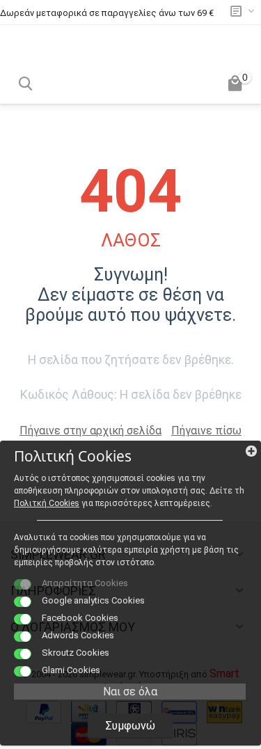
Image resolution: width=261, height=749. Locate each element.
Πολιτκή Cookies (46, 503)
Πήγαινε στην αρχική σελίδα (90, 430)
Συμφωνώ (130, 725)
